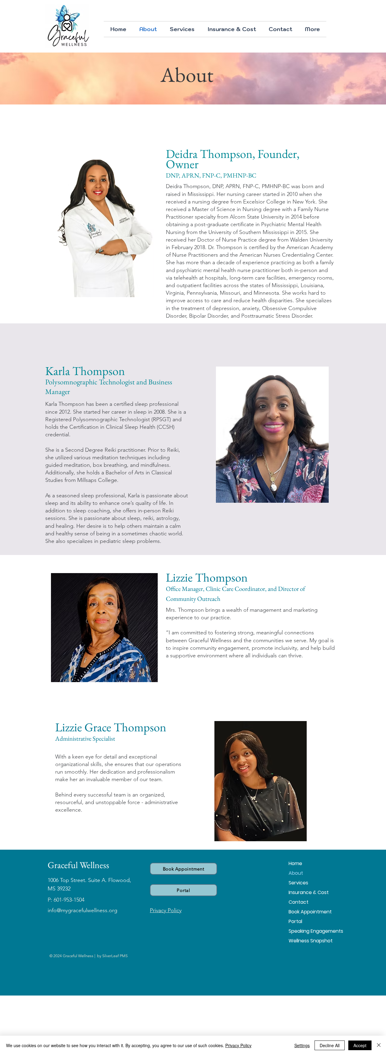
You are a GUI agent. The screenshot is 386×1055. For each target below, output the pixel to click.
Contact (298, 902)
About (296, 873)
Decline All (330, 1045)
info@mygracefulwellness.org (82, 910)
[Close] (378, 1045)
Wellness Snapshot (310, 940)
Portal (295, 921)
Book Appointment (310, 911)
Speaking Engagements (310, 931)
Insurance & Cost (309, 892)
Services (298, 882)
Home (295, 863)
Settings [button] (302, 1045)
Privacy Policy (238, 1045)
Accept (359, 1045)
